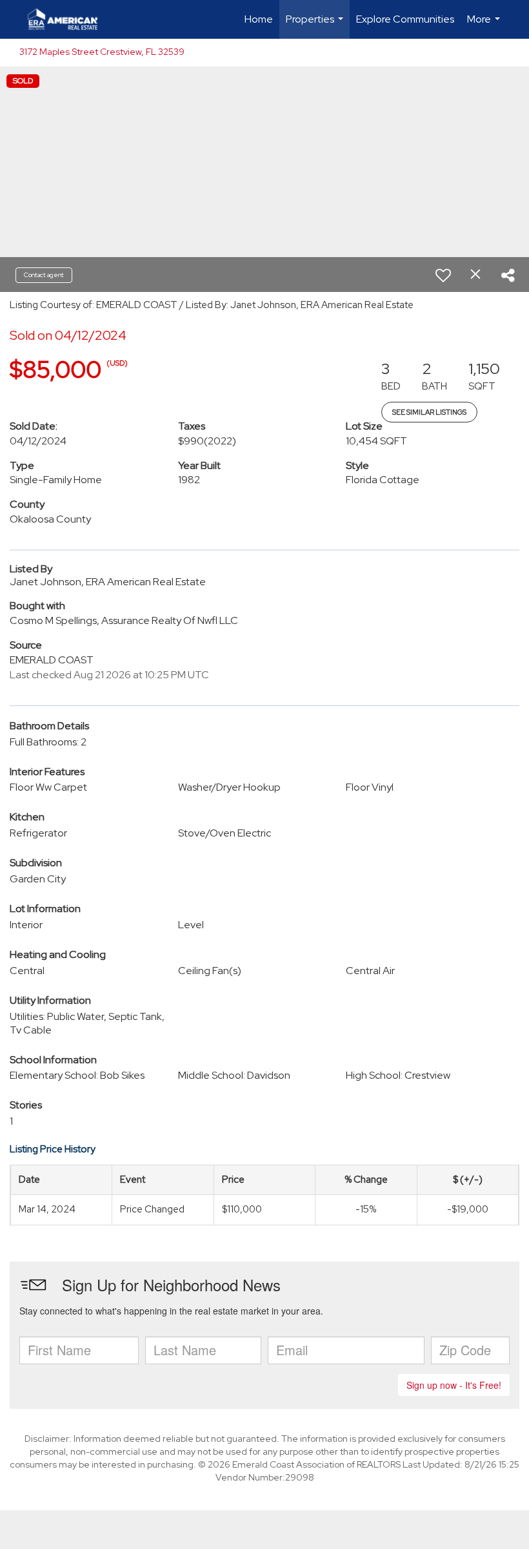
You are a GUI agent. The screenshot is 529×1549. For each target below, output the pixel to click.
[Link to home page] (69, 19)
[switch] (443, 275)
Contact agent (44, 275)
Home (259, 19)
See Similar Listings (429, 412)
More (485, 25)
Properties (316, 25)
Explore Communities (405, 19)
